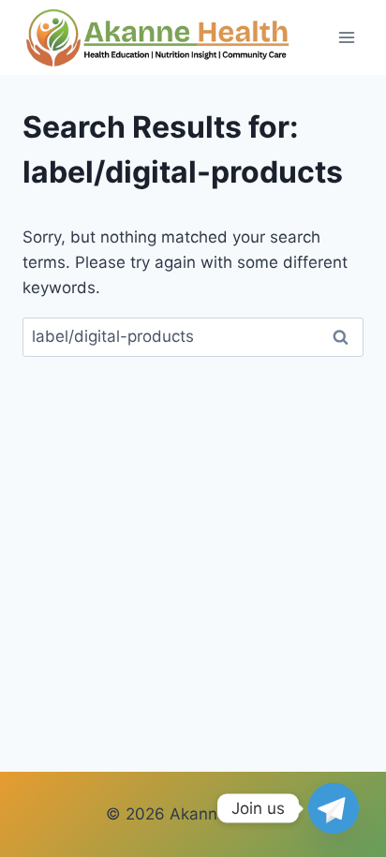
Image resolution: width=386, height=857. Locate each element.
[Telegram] (333, 808)
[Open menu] (346, 37)
